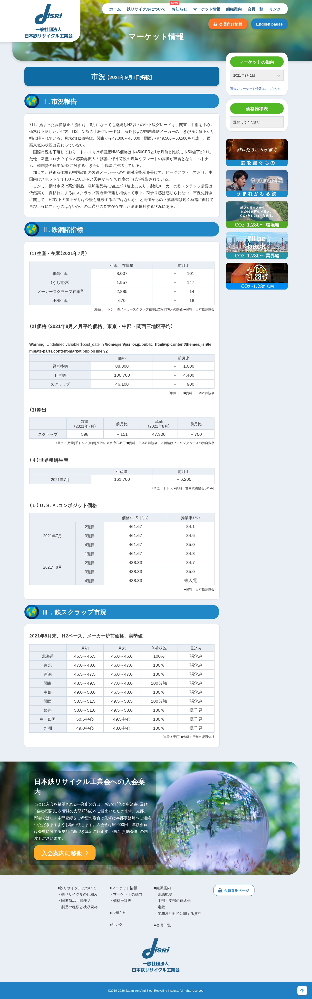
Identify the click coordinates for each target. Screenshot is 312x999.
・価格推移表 (120, 900)
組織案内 (234, 9)
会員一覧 (255, 9)
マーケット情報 (206, 9)
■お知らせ (117, 912)
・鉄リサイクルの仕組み (78, 894)
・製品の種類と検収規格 (78, 906)
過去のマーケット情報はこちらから (255, 88)
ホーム (115, 9)
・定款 (159, 906)
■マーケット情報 (123, 887)
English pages (269, 24)
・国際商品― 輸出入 (74, 900)
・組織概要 (163, 894)
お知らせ (179, 9)
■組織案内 (162, 887)
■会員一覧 (162, 925)
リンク (275, 9)
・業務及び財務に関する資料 (178, 913)
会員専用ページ (236, 890)
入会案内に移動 (62, 852)
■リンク (116, 924)
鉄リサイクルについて (146, 9)
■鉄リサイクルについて (77, 887)
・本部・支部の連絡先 (172, 900)
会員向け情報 (231, 24)
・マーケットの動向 (125, 894)
